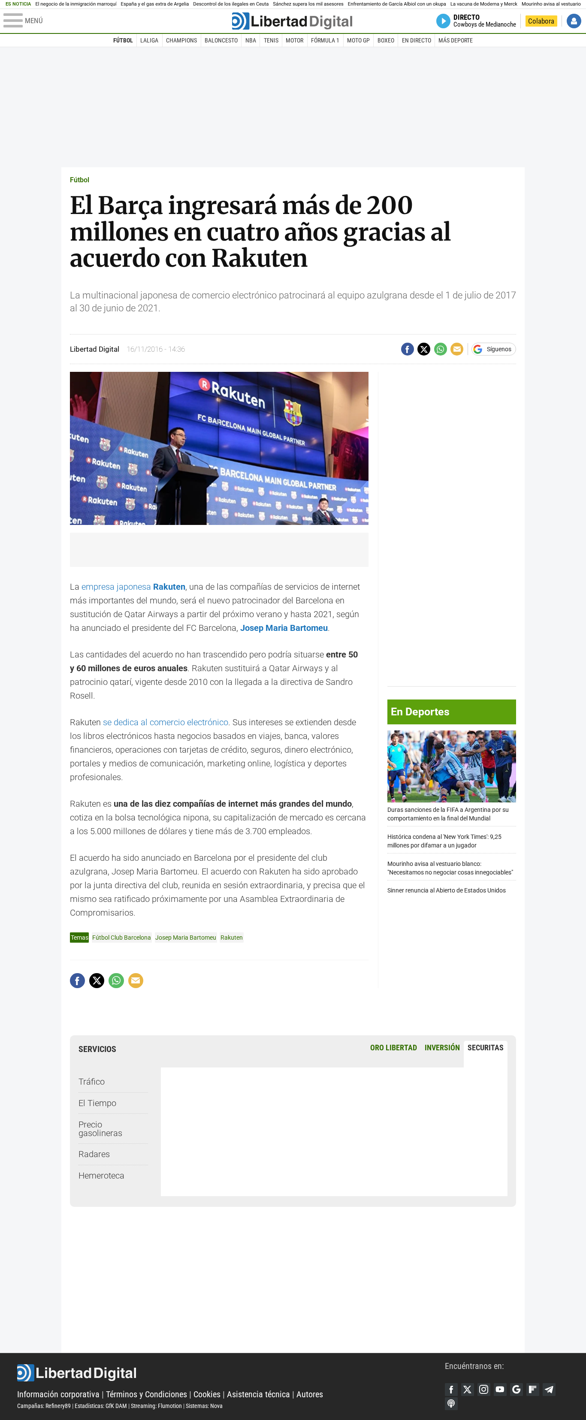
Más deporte (455, 40)
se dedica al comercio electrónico (165, 722)
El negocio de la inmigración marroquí (75, 4)
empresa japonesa (133, 587)
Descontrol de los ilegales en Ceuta (231, 4)
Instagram (483, 1389)
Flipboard (532, 1389)
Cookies (207, 1394)
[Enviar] (440, 349)
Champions (181, 40)
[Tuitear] (423, 349)
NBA (250, 40)
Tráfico (92, 1081)
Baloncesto (221, 40)
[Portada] (292, 21)
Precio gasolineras (100, 1128)
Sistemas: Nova (204, 1405)
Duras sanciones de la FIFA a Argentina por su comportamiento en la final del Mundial (448, 814)
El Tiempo (97, 1103)
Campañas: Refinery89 (44, 1405)
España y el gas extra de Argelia (155, 4)
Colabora (541, 21)
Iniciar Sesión (574, 21)
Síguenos (499, 349)
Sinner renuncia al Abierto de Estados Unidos (446, 890)
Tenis (271, 40)
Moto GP (358, 40)
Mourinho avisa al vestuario (551, 4)
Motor (294, 40)
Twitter (467, 1389)
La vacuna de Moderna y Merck (483, 4)
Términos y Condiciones (146, 1394)
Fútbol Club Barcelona (121, 937)
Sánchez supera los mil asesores (308, 4)
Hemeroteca (101, 1175)
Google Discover (516, 1389)
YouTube (500, 1389)
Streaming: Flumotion (156, 1405)
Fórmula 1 (325, 40)
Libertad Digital (231, 1372)
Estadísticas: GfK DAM (101, 1405)
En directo (416, 40)
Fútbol (123, 40)
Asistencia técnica (258, 1394)
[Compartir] (407, 349)
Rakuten (232, 937)
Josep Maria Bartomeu (185, 937)
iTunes (451, 1403)
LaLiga (149, 40)
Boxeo (386, 40)
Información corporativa (58, 1394)
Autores (309, 1394)
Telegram (549, 1389)
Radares (94, 1154)
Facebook (451, 1389)
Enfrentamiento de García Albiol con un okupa (397, 4)
